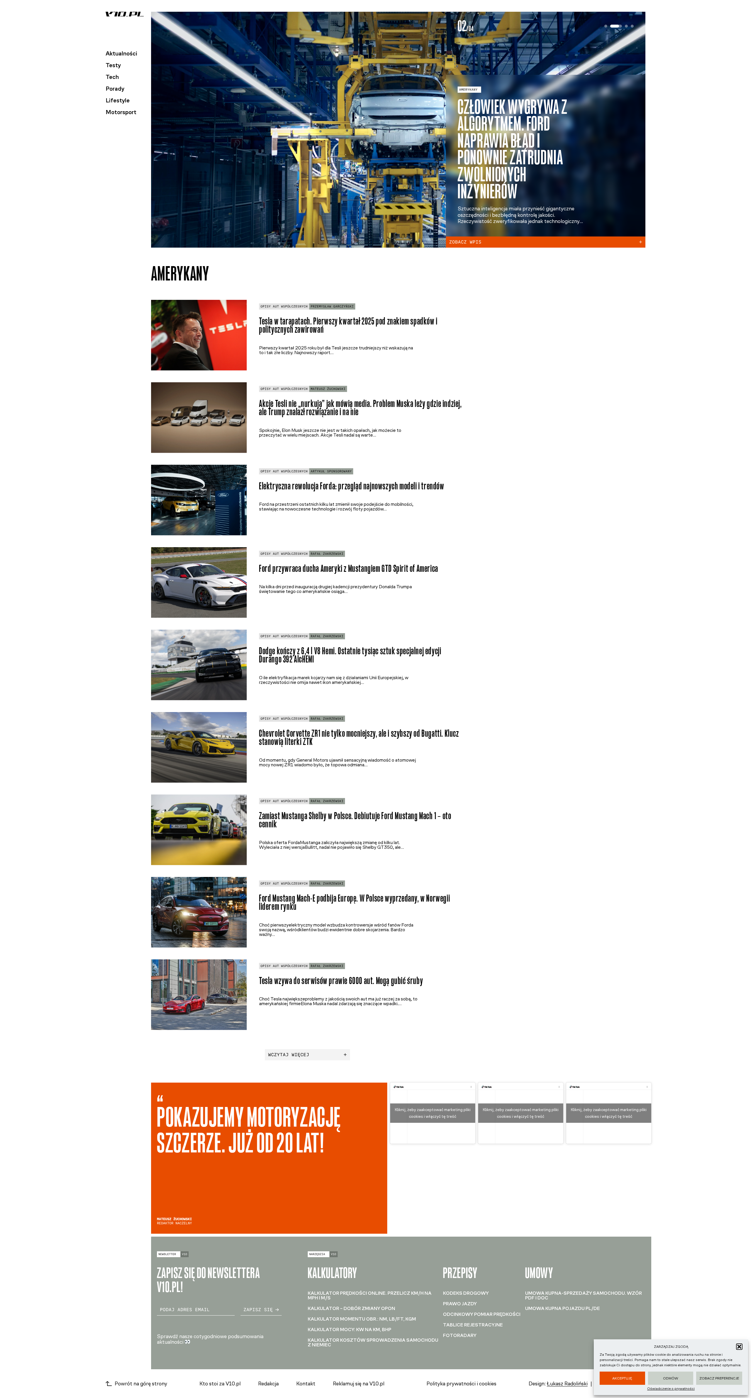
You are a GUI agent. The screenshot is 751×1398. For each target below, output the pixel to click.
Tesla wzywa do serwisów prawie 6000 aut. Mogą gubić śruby (341, 980)
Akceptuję (622, 1378)
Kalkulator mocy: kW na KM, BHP (349, 1329)
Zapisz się (258, 1309)
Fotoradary (459, 1335)
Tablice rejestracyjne (473, 1325)
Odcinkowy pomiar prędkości (481, 1314)
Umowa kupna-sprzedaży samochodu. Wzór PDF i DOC (583, 1295)
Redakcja (268, 1383)
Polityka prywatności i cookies (461, 1383)
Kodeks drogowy (466, 1293)
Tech (112, 77)
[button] (739, 1347)
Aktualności (121, 53)
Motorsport (121, 112)
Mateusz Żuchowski (328, 389)
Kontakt (305, 1383)
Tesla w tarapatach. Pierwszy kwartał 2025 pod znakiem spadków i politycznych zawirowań (348, 325)
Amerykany (468, 106)
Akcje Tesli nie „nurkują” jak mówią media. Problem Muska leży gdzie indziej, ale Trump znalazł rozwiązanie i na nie (360, 408)
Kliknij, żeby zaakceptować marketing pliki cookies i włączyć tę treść (433, 1113)
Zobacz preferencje (719, 1378)
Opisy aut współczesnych (284, 306)
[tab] (605, 26)
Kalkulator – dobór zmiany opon (351, 1308)
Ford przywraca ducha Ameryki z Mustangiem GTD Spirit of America (348, 568)
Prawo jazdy (460, 1303)
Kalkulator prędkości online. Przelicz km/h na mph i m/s (370, 1295)
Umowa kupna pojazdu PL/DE (562, 1308)
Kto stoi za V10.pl (220, 1383)
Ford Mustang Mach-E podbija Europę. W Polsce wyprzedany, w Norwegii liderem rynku (354, 902)
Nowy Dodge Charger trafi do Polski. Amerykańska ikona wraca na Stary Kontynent (511, 157)
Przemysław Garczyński (332, 306)
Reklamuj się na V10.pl (358, 1383)
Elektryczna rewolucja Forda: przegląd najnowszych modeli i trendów (351, 486)
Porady (115, 89)
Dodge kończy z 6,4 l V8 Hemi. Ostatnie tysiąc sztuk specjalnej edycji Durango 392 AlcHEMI (350, 655)
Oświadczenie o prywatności (671, 1389)
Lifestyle (118, 100)
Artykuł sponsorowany (331, 471)
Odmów (670, 1378)
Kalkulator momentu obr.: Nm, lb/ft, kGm (362, 1319)
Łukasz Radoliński (567, 1383)
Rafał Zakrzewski (327, 554)
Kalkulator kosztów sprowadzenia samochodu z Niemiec (373, 1342)
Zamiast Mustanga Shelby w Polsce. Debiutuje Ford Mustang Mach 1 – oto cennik (355, 820)
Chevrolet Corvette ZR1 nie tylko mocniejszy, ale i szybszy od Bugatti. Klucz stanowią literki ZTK (359, 738)
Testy (113, 65)
